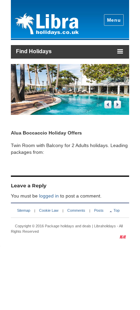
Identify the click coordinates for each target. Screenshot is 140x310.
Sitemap (23, 210)
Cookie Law (48, 210)
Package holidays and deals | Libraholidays (80, 226)
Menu (114, 20)
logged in (49, 196)
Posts (99, 210)
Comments (76, 210)
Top (116, 210)
